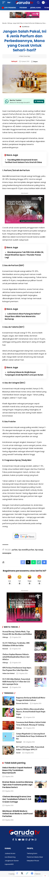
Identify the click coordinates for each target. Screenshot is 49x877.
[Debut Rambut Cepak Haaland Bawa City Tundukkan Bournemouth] (41, 770)
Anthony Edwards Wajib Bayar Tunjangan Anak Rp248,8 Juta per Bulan (24, 373)
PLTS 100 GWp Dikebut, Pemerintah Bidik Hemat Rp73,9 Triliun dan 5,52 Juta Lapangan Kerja (16, 681)
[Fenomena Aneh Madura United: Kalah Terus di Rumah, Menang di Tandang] (8, 725)
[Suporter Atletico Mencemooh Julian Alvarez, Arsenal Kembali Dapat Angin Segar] (8, 712)
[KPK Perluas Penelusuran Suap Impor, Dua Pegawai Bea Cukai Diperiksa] (41, 670)
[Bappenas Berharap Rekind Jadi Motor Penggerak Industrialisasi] (8, 700)
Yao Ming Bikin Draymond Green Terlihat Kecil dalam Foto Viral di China (23, 161)
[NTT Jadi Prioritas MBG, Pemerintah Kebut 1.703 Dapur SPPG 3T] (8, 750)
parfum (14, 550)
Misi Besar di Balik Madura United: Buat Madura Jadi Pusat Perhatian (17, 814)
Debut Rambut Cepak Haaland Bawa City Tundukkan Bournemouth (17, 770)
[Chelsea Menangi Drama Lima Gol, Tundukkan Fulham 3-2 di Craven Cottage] (41, 798)
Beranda (4, 23)
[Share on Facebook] (17, 873)
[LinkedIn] (32, 839)
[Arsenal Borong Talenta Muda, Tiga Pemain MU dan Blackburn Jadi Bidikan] (41, 634)
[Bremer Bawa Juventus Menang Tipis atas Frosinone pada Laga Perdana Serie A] (41, 784)
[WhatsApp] (35, 839)
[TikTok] (29, 839)
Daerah (18, 753)
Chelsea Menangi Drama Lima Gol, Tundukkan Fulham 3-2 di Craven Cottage (16, 799)
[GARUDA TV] (24, 2)
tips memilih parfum (26, 550)
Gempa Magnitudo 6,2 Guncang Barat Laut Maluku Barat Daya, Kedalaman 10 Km (31, 736)
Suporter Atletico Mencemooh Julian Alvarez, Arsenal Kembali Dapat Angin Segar (30, 711)
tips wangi (39, 550)
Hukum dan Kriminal (8, 673)
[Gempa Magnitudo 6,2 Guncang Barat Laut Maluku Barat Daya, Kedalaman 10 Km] (8, 736)
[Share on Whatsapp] (33, 562)
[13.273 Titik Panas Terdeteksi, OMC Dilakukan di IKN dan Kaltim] (41, 646)
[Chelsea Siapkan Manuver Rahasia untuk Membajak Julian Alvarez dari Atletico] (41, 657)
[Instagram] (26, 839)
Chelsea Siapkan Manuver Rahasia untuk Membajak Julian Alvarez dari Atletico (15, 656)
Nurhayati (14, 61)
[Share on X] (22, 873)
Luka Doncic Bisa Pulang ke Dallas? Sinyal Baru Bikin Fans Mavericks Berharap (23, 316)
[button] (4, 2)
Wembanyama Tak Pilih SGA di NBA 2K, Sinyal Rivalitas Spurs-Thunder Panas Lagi (24, 255)
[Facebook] (13, 839)
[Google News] (23, 839)
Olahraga (9, 23)
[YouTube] (19, 839)
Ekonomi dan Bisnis (22, 703)
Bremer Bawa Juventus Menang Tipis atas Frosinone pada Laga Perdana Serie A (17, 785)
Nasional (5, 649)
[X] (16, 839)
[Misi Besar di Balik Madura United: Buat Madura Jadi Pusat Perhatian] (41, 813)
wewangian (6, 553)
